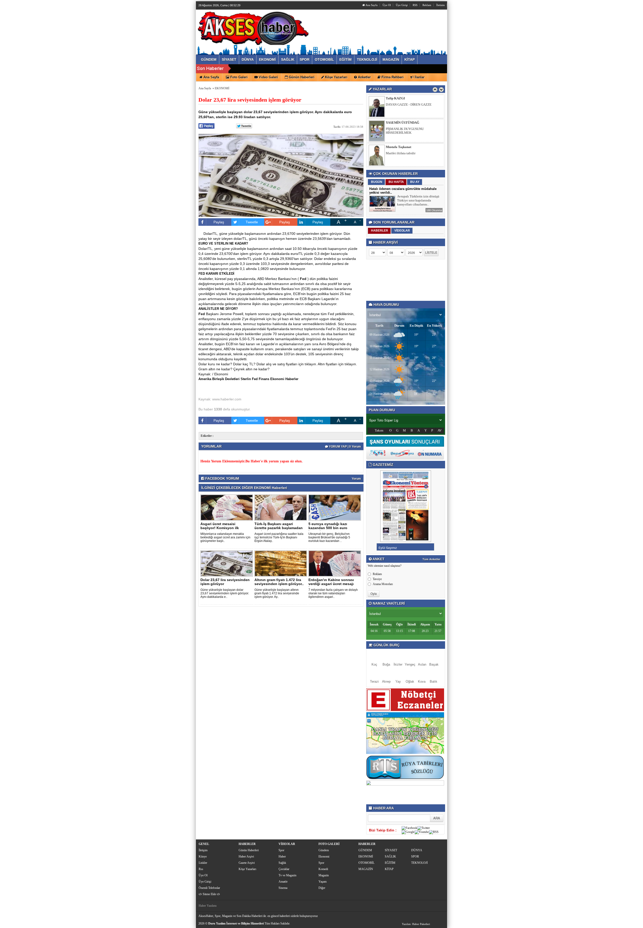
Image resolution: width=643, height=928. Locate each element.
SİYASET (391, 850)
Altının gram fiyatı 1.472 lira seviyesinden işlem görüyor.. (279, 582)
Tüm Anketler (431, 559)
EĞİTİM (390, 863)
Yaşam (322, 881)
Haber (282, 856)
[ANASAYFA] (253, 27)
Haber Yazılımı (208, 905)
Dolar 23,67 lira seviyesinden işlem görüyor (225, 582)
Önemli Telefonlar (209, 888)
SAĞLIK (390, 856)
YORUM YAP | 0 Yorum (344, 446)
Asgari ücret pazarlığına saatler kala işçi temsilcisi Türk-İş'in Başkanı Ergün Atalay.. (278, 537)
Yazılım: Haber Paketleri (416, 923)
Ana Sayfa (371, 5)
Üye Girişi (402, 5)
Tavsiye (377, 579)
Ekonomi (323, 856)
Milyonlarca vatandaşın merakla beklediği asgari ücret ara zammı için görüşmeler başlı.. (225, 537)
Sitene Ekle (209, 894)
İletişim (203, 850)
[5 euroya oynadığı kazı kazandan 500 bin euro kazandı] (335, 507)
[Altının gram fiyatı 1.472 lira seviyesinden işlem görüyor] (281, 563)
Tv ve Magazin (287, 875)
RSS (415, 5)
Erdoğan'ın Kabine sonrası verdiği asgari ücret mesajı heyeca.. (331, 584)
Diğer (321, 888)
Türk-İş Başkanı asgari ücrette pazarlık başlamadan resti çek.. (278, 528)
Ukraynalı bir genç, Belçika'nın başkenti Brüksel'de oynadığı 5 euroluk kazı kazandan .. (329, 537)
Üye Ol (387, 5)
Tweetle (252, 222)
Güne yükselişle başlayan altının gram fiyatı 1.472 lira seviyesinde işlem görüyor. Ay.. (276, 593)
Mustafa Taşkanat (398, 122)
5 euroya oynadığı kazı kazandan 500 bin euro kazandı (327, 528)
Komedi (323, 869)
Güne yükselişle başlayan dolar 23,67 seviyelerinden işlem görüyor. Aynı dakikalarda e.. (224, 593)
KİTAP (389, 869)
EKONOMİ (222, 88)
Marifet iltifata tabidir (400, 129)
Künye (203, 856)
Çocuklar (284, 869)
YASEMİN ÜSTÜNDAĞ (402, 98)
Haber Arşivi (246, 856)
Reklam (426, 5)
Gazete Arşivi (247, 863)
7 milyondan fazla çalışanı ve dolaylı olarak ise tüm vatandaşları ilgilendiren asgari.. (333, 593)
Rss (201, 869)
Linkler (203, 863)
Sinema (283, 888)
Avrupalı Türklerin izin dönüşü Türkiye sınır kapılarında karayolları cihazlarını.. (418, 200)
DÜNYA (416, 850)
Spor (281, 850)
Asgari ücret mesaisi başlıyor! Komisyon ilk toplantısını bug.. (219, 528)
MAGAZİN (365, 869)
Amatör (283, 881)
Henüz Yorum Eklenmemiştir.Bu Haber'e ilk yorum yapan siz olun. (251, 461)
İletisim (440, 5)
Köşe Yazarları (247, 869)
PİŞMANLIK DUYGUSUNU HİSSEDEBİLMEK (405, 106)
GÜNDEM (365, 850)
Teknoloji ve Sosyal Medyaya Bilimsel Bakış (412, 155)
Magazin (323, 875)
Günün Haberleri (249, 850)
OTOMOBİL (366, 863)
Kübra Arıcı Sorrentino (402, 147)
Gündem (323, 850)
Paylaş (218, 222)
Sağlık (282, 863)
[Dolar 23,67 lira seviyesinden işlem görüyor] (227, 563)
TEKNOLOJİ (419, 863)
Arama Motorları (383, 584)
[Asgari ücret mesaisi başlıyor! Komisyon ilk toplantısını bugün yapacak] (227, 507)
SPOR (415, 856)
